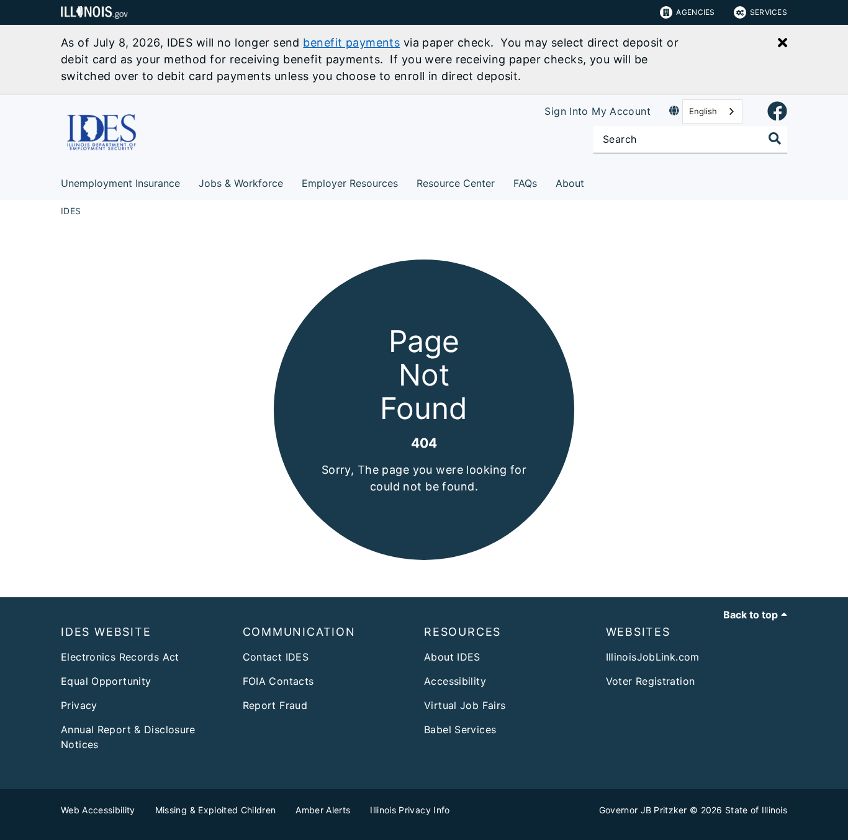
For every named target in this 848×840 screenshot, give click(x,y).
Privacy (79, 705)
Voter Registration (650, 681)
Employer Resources (350, 183)
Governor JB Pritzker (643, 810)
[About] (593, 181)
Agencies (695, 12)
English (703, 111)
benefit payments (351, 42)
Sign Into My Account (597, 111)
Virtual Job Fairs (464, 705)
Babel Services (460, 729)
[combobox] (712, 111)
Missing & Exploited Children (215, 810)
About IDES (452, 657)
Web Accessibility (98, 810)
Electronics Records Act (120, 657)
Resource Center (456, 183)
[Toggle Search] (775, 138)
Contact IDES (276, 657)
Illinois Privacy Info (409, 810)
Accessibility (455, 681)
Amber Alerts (322, 810)
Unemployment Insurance (120, 183)
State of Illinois (756, 810)
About (570, 183)
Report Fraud (275, 705)
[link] (777, 111)
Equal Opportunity (106, 681)
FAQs (525, 183)
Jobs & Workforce (241, 183)
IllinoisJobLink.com (653, 657)
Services (768, 12)
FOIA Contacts (278, 681)
